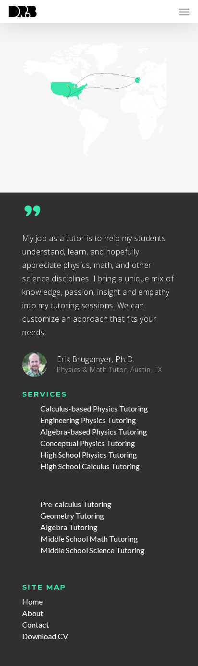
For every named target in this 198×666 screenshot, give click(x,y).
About (32, 613)
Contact (35, 624)
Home (32, 601)
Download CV (45, 636)
